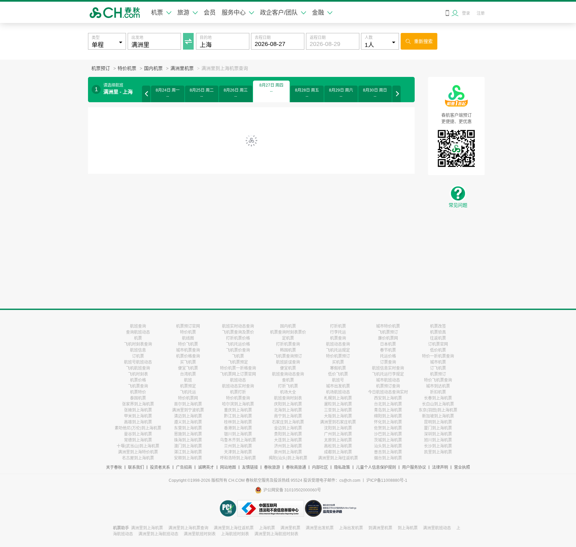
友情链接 (250, 467)
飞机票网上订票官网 (238, 374)
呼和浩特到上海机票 (238, 458)
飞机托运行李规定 (388, 374)
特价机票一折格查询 (238, 368)
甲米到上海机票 (138, 416)
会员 (210, 12)
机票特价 (138, 392)
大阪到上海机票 (338, 416)
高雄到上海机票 (138, 422)
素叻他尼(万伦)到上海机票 (138, 428)
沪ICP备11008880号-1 (386, 480)
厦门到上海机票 (438, 428)
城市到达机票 (438, 386)
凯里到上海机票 (438, 452)
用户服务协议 (414, 467)
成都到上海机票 (338, 452)
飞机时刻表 (138, 374)
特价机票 (127, 68)
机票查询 (338, 338)
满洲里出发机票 (320, 528)
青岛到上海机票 (388, 410)
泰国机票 (138, 398)
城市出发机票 (338, 386)
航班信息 (138, 350)
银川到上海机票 (238, 434)
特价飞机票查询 (438, 380)
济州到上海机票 (288, 446)
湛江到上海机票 (188, 452)
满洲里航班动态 (437, 528)
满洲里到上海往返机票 (338, 458)
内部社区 (320, 467)
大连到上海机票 (288, 440)
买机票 (338, 362)
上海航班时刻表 (235, 534)
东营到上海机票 (188, 428)
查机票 (288, 380)
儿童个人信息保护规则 (376, 467)
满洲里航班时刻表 (200, 534)
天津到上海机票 (238, 452)
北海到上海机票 (288, 410)
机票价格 (138, 380)
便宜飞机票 (188, 368)
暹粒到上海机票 (338, 404)
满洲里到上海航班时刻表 (276, 534)
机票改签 (438, 326)
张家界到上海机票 (138, 404)
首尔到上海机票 (188, 404)
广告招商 (184, 467)
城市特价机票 (388, 326)
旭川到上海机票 (438, 440)
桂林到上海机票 (238, 422)
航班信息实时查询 (388, 368)
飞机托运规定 (338, 350)
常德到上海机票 (138, 440)
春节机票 (388, 350)
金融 (318, 12)
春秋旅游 (272, 467)
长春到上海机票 (438, 398)
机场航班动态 (338, 392)
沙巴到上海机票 (388, 434)
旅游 (183, 12)
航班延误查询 (288, 362)
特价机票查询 (238, 398)
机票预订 (100, 68)
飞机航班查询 (138, 368)
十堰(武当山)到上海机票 (138, 446)
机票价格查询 (188, 356)
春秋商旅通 (296, 467)
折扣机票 (438, 392)
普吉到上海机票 (388, 452)
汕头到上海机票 (388, 446)
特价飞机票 (188, 344)
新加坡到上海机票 (438, 416)
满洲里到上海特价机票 (138, 452)
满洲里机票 (182, 68)
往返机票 (438, 338)
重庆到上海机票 (238, 410)
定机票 (288, 338)
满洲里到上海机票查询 (188, 528)
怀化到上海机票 (388, 422)
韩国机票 (288, 350)
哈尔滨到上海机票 (238, 404)
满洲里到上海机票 (147, 528)
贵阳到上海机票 (288, 434)
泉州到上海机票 (288, 452)
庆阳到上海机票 (288, 404)
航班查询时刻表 (288, 398)
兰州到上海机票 (238, 446)
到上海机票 (408, 528)
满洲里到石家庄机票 (338, 422)
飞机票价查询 (238, 350)
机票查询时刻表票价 (288, 332)
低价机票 (438, 350)
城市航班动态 (388, 380)
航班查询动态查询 (288, 374)
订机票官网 (438, 344)
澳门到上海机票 (188, 446)
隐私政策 (342, 467)
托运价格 (388, 356)
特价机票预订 (338, 356)
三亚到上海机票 (338, 410)
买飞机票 (188, 362)
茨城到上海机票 (388, 440)
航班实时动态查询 (238, 326)
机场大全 (288, 392)
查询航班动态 (138, 332)
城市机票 (438, 362)
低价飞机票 (338, 374)
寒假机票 (338, 368)
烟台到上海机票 (388, 458)
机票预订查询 (388, 386)
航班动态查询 (338, 344)
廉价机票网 (388, 338)
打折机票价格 (238, 338)
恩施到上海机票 (188, 434)
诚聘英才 (206, 467)
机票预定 (188, 386)
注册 (481, 13)
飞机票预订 (388, 332)
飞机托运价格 (238, 344)
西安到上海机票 (388, 398)
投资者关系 (160, 467)
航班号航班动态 (138, 362)
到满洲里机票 (380, 528)
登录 (466, 13)
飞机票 (238, 356)
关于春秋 (114, 467)
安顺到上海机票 (188, 458)
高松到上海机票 (338, 446)
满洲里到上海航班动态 (158, 534)
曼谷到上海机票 (138, 434)
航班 (188, 380)
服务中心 (234, 12)
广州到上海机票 (338, 434)
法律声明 (440, 467)
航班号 (338, 380)
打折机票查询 (288, 344)
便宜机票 (288, 368)
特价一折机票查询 (438, 356)
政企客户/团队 (279, 12)
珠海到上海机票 (188, 440)
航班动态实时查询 (238, 386)
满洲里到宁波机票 (188, 410)
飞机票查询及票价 (238, 332)
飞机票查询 (138, 386)
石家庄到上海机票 (288, 422)
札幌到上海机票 (338, 398)
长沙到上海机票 (438, 446)
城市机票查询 (188, 350)
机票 (157, 12)
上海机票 (267, 528)
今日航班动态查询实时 (388, 392)
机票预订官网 (188, 326)
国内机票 (153, 68)
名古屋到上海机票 (138, 458)
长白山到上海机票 (438, 404)
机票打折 (238, 392)
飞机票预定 (238, 362)
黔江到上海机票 (238, 416)
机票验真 (438, 332)
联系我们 (136, 467)
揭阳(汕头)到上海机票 (288, 458)
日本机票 (388, 344)
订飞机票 (438, 368)
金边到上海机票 (288, 428)
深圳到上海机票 (438, 434)
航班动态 (238, 380)
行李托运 (338, 332)
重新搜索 (419, 41)
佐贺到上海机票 (388, 428)
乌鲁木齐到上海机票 (238, 440)
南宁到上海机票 (288, 416)
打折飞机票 (288, 386)
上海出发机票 (351, 528)
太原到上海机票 (338, 440)
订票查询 (388, 362)
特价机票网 (188, 398)
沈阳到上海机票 (338, 428)
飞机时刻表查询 (138, 344)
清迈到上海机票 (188, 416)
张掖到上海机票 (138, 410)
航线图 (188, 338)
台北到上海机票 (388, 404)
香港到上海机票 (238, 428)
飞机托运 (188, 392)
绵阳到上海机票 (388, 416)
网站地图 (228, 467)
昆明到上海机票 (438, 422)
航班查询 (138, 326)
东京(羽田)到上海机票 (438, 410)
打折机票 (338, 326)
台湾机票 (188, 374)
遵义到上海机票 (188, 422)
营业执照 (462, 467)
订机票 (138, 356)
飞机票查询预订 (288, 356)
